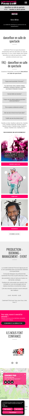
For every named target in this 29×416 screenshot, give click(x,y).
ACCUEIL (6, 9)
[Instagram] (8, 382)
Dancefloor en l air (21, 127)
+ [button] (2, 370)
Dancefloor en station (5, 123)
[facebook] (5, 382)
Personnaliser (12, 412)
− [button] (2, 372)
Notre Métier (15, 19)
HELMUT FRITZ (14, 196)
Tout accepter (7, 409)
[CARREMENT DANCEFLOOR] (14, 13)
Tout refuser (18, 409)
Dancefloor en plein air (21, 124)
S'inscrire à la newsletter (13, 323)
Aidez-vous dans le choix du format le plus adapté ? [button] (14, 113)
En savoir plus (4, 406)
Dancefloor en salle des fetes (17, 123)
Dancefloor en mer (13, 127)
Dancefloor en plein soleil (11, 124)
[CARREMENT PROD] (9, 2)
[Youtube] (12, 382)
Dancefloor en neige (16, 126)
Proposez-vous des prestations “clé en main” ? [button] (14, 81)
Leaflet (20, 398)
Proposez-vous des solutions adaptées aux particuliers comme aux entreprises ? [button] (14, 100)
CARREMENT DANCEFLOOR (14, 164)
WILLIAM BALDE (14, 228)
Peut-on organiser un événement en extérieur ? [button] (14, 107)
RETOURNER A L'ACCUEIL (14, 234)
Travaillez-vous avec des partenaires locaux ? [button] (15, 118)
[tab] (14, 81)
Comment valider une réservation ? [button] (14, 94)
